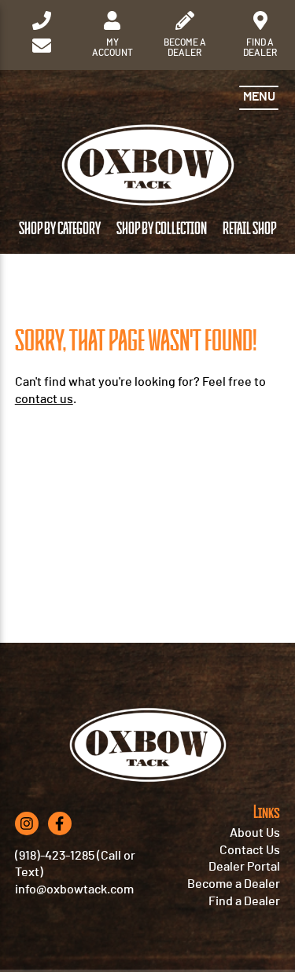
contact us (44, 399)
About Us (255, 833)
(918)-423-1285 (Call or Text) (75, 864)
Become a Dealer (233, 884)
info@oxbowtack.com (74, 889)
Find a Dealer (244, 901)
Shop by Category (60, 229)
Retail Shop (249, 229)
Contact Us (249, 850)
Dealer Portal (244, 866)
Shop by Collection (161, 229)
